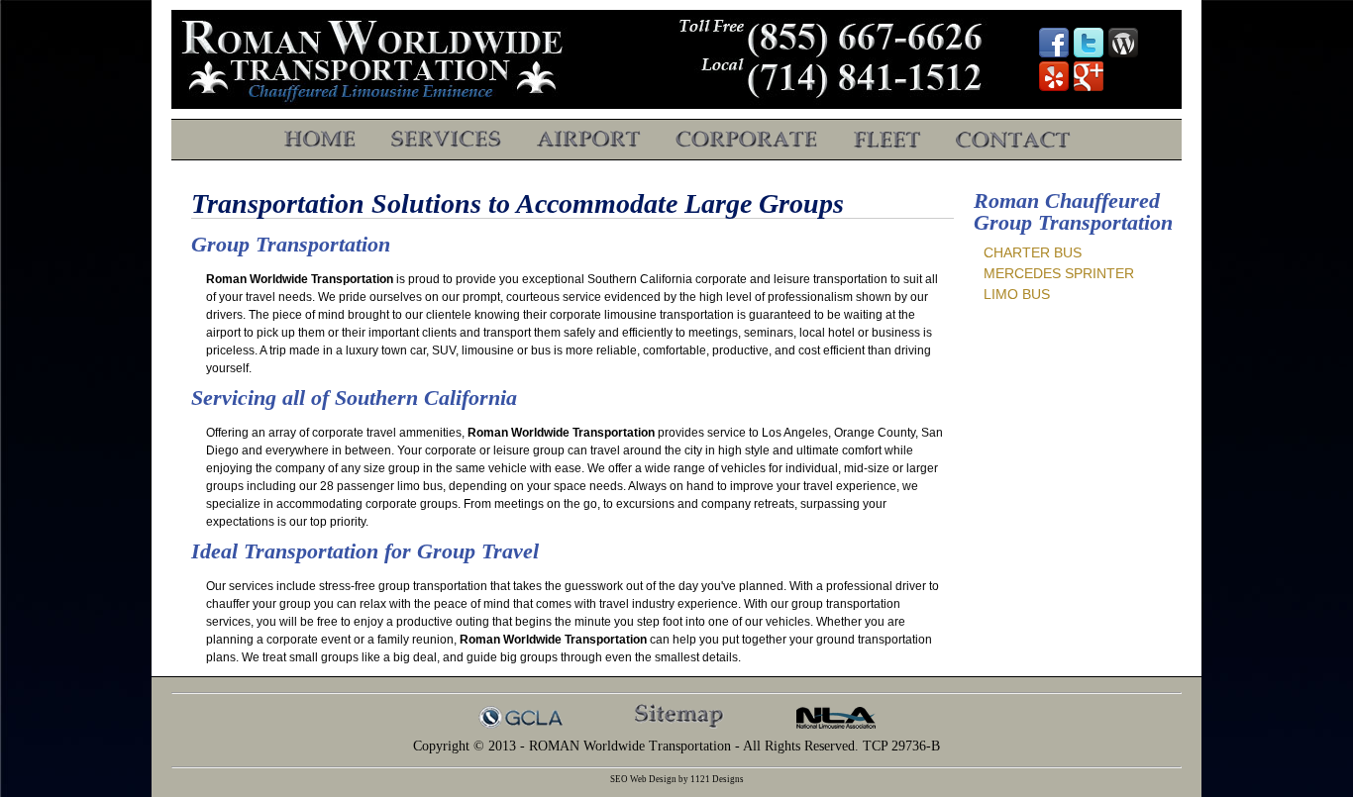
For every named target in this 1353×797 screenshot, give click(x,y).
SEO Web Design (643, 779)
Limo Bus (1017, 294)
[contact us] (1013, 145)
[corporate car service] (747, 145)
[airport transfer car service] (588, 145)
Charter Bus (1033, 252)
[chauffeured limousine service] (445, 145)
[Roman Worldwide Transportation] (319, 145)
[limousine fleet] (887, 145)
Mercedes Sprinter (1059, 273)
